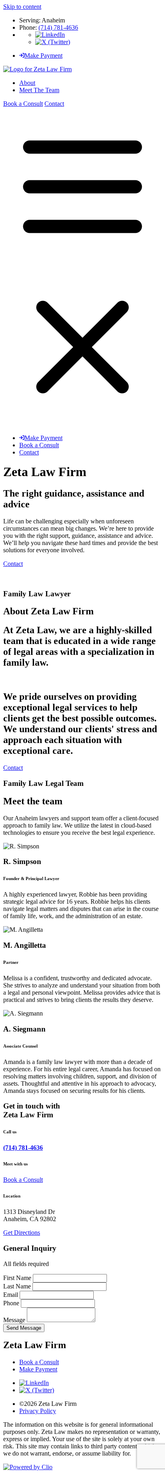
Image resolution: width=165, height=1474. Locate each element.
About (27, 82)
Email (11, 1294)
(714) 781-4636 (58, 27)
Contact (54, 103)
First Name (18, 1277)
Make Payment (43, 55)
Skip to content (22, 6)
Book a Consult (23, 103)
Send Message (23, 1328)
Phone (12, 1303)
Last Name (17, 1286)
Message (15, 1320)
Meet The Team (39, 90)
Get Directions (21, 1232)
